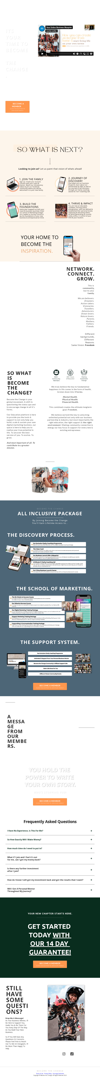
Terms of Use (39, 1073)
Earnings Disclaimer (58, 1073)
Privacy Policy (48, 1073)
